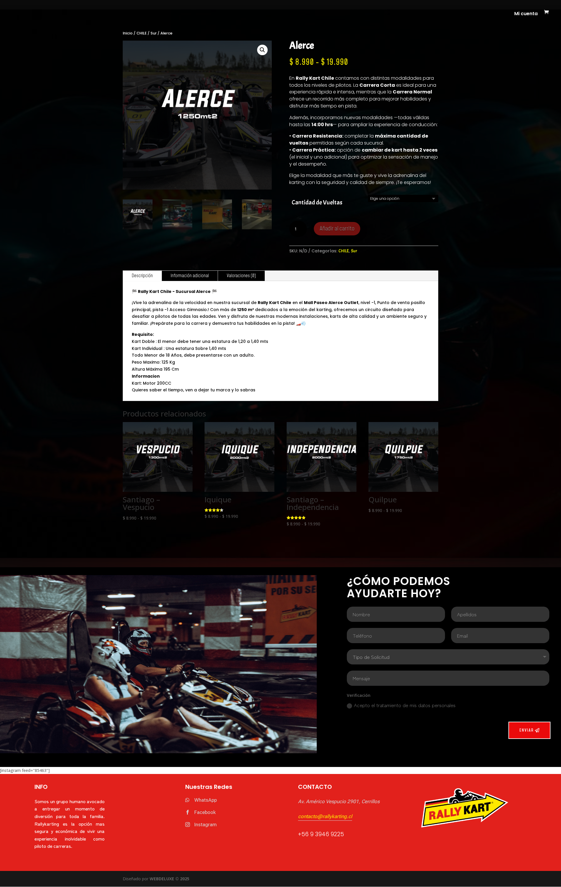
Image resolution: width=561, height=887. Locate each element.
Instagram (205, 824)
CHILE (141, 33)
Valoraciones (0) (241, 275)
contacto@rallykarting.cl (325, 816)
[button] (262, 50)
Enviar (526, 730)
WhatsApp (205, 800)
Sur (153, 33)
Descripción (142, 275)
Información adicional (190, 275)
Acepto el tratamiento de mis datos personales (405, 705)
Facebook (205, 812)
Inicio (128, 33)
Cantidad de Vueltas (317, 202)
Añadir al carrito (337, 229)
